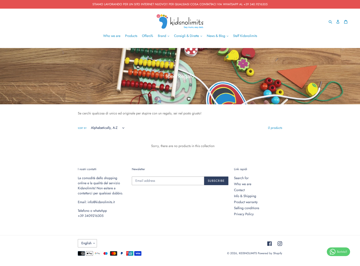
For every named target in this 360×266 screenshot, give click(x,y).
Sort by (82, 128)
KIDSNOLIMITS (248, 253)
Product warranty (246, 202)
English (86, 243)
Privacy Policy (244, 214)
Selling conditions (246, 208)
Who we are (242, 184)
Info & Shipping (245, 196)
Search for (241, 178)
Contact (239, 190)
